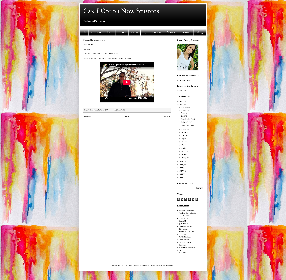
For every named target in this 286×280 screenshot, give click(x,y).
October (184, 129)
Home (127, 116)
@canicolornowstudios (184, 80)
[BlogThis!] (117, 110)
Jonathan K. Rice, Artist (186, 232)
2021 (181, 104)
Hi (84, 32)
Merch (171, 32)
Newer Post (87, 116)
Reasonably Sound (185, 242)
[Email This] (115, 110)
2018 (181, 168)
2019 (181, 165)
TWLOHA (182, 253)
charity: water (183, 218)
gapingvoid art (183, 224)
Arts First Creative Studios (187, 213)
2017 (181, 171)
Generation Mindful (185, 226)
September (185, 132)
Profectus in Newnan (187, 125)
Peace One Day (184, 239)
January (184, 157)
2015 (181, 177)
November (184, 110)
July (182, 138)
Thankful (184, 116)
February (184, 154)
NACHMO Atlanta (185, 237)
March (183, 151)
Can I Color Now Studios (121, 11)
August (183, 135)
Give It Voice (183, 229)
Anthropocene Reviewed (187, 210)
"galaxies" (184, 113)
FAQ (198, 32)
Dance (122, 32)
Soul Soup (182, 245)
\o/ (144, 32)
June (183, 142)
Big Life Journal (184, 216)
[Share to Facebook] (121, 110)
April (183, 148)
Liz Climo (182, 234)
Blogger (170, 265)
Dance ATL (182, 221)
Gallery (96, 32)
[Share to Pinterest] (123, 110)
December (184, 107)
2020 (181, 161)
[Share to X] (119, 110)
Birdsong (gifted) (186, 122)
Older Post (166, 116)
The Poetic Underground (187, 247)
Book (110, 32)
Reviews (156, 32)
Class (134, 32)
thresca (181, 250)
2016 (181, 174)
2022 (181, 101)
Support (186, 32)
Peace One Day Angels (188, 119)
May (183, 145)
